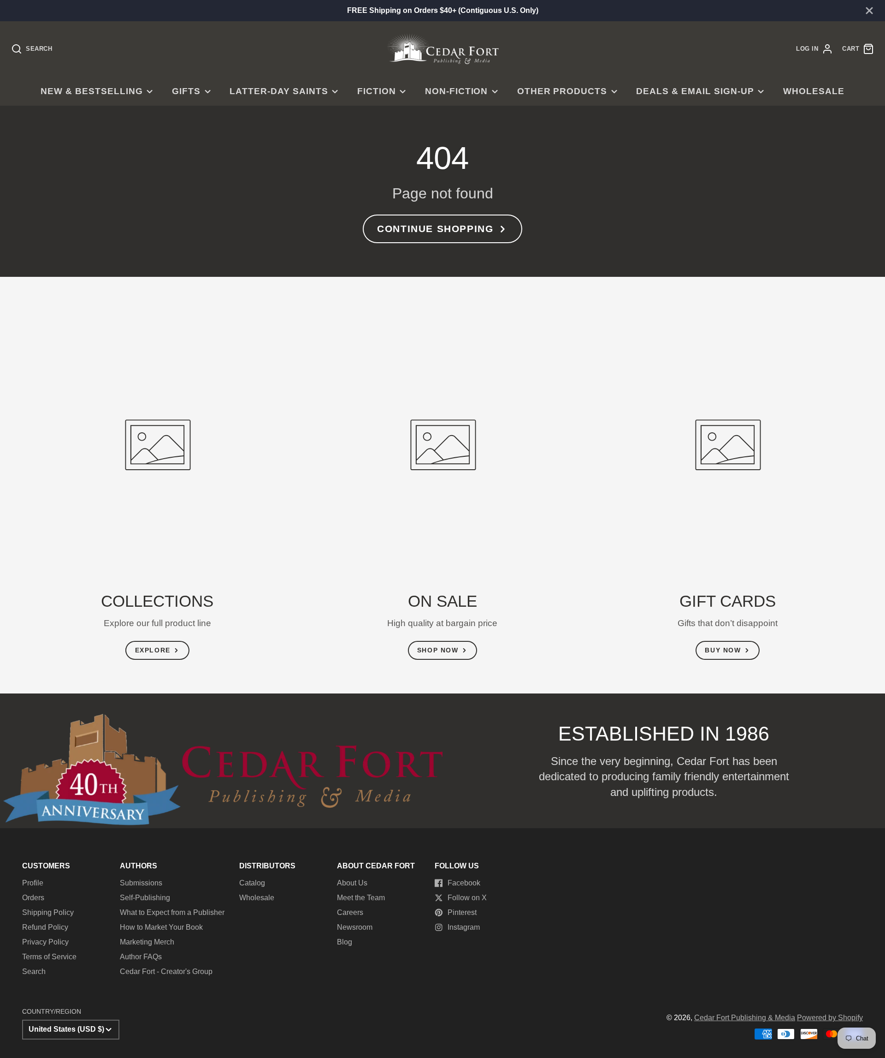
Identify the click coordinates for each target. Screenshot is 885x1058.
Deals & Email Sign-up (695, 91)
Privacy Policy (45, 942)
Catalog (252, 883)
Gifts (186, 91)
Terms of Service (49, 957)
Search (34, 971)
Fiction (376, 91)
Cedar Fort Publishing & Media (744, 1018)
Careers (350, 912)
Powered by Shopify (830, 1018)
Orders (33, 898)
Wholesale (813, 91)
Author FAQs (141, 957)
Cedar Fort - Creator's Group (166, 971)
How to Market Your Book (161, 927)
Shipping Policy (48, 912)
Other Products (562, 91)
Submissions (141, 883)
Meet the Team (361, 898)
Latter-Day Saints (279, 91)
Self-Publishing (145, 898)
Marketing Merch (147, 942)
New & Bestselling (91, 91)
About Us (352, 883)
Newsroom (354, 927)
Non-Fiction (456, 91)
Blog (344, 942)
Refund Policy (45, 927)
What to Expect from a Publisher (172, 912)
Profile (32, 883)
